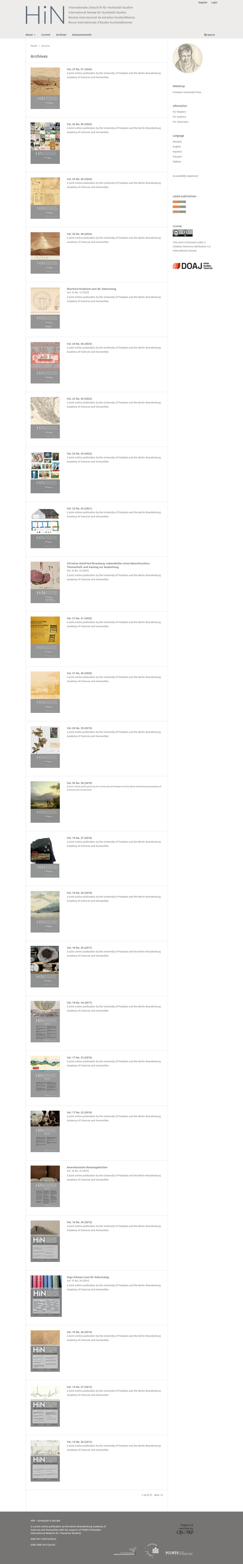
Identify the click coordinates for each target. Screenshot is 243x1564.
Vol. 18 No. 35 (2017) (79, 947)
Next (156, 1495)
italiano (177, 161)
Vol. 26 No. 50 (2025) (79, 124)
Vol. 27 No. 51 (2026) (79, 69)
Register (202, 2)
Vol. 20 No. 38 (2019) (79, 783)
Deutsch (177, 141)
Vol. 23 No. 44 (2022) (79, 453)
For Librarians (180, 121)
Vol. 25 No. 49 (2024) (79, 179)
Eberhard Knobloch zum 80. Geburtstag (91, 288)
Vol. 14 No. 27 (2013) (79, 1387)
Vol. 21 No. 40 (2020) (79, 673)
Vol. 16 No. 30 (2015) (79, 1222)
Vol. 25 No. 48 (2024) (79, 234)
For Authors (179, 116)
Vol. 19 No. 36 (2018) (79, 892)
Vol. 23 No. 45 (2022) (79, 398)
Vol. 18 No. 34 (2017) (79, 1002)
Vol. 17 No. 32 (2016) (79, 1112)
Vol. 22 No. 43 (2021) (79, 508)
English (177, 146)
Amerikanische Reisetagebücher (87, 1167)
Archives (61, 34)
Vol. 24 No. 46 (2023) (79, 343)
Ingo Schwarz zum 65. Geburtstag (88, 1277)
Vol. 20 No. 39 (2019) (79, 728)
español (177, 151)
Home (34, 45)
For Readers (179, 111)
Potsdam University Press (187, 92)
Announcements (81, 34)
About (29, 34)
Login (214, 2)
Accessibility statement (185, 175)
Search (211, 34)
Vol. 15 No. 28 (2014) (79, 1332)
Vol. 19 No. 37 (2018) (79, 837)
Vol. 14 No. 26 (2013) (79, 1441)
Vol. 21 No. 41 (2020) (79, 618)
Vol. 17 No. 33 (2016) (79, 1057)
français (177, 156)
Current (45, 34)
